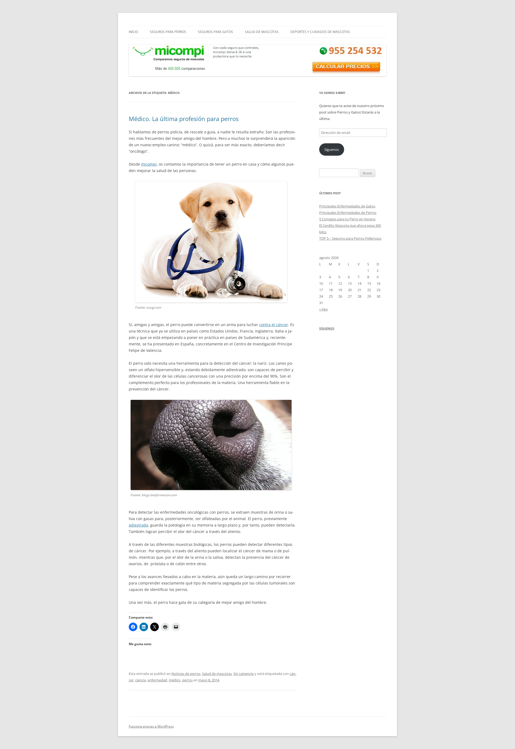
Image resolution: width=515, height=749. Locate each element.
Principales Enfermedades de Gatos (347, 206)
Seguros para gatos (215, 32)
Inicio (133, 32)
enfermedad (157, 680)
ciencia (140, 680)
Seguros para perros (168, 32)
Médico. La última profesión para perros (183, 119)
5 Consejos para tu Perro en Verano (347, 219)
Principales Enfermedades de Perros (347, 212)
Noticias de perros (185, 673)
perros (187, 680)
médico (175, 680)
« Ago (323, 309)
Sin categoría (243, 673)
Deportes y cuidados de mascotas (320, 32)
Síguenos (331, 149)
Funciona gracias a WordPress (151, 726)
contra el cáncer (273, 324)
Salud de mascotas (262, 32)
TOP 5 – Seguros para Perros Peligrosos (350, 238)
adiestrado (138, 525)
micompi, (149, 164)
